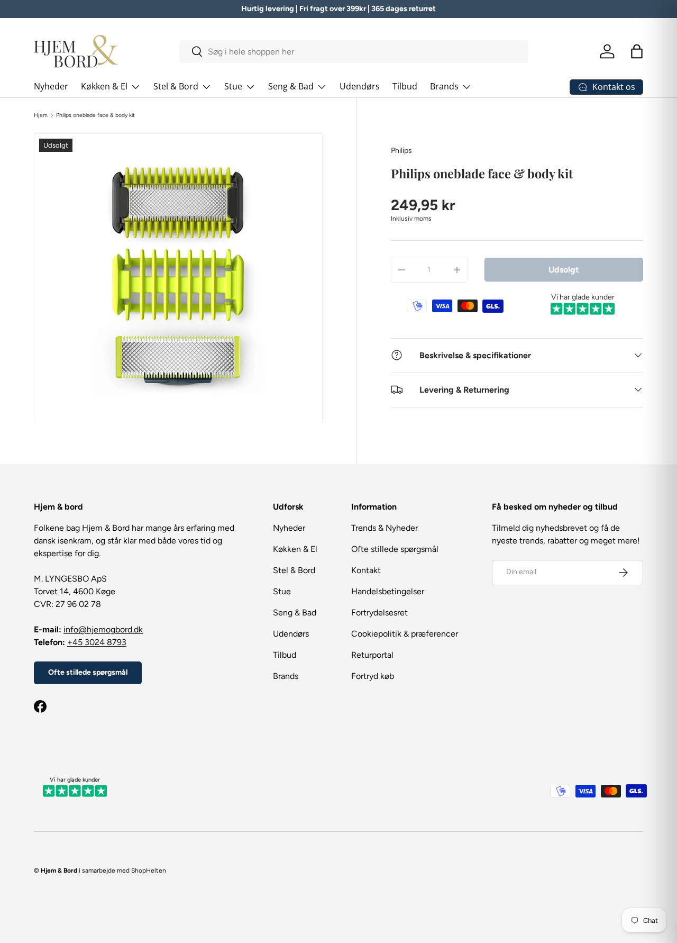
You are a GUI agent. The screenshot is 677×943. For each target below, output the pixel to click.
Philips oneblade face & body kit (95, 115)
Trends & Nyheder (384, 528)
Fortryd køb (372, 676)
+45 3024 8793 (96, 642)
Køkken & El (104, 86)
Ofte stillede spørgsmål (87, 672)
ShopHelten (148, 870)
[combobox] (353, 51)
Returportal (372, 655)
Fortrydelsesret (379, 612)
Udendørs (360, 86)
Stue (233, 86)
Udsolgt (563, 269)
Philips (401, 150)
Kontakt (366, 570)
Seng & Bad (291, 86)
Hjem (41, 115)
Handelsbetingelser (387, 591)
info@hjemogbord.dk (103, 629)
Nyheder (51, 86)
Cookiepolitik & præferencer (404, 634)
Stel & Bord (175, 86)
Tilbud (404, 86)
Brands (444, 86)
